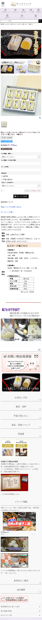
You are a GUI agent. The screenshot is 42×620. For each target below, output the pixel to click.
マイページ (22, 17)
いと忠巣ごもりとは (5, 12)
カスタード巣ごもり (10, 24)
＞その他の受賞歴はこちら (10, 494)
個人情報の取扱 (6, 611)
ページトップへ (39, 350)
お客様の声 (38, 12)
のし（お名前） (5, 166)
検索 (40, 21)
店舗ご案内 (23, 12)
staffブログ (7, 17)
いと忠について (15, 12)
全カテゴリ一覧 (6, 615)
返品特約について (7, 202)
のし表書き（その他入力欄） (8, 160)
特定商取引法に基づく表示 (10, 606)
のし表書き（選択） (7, 153)
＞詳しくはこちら (10, 573)
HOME (2, 24)
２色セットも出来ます (7, 182)
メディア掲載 (31, 12)
